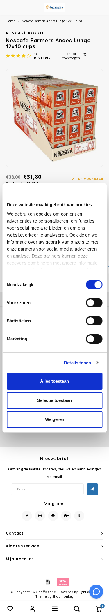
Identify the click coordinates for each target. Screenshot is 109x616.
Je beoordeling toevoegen (74, 55)
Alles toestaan (54, 381)
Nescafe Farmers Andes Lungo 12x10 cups (52, 21)
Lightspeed (87, 591)
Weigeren (54, 419)
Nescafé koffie (25, 33)
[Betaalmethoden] (47, 581)
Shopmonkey (63, 596)
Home (10, 21)
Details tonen (77, 362)
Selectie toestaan (54, 400)
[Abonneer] (92, 489)
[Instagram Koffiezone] (40, 516)
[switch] (94, 302)
